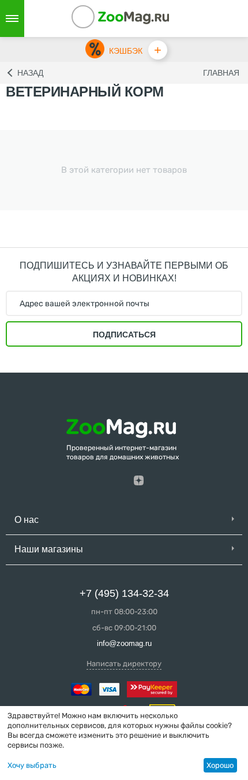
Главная (221, 72)
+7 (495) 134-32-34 (124, 593)
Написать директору (124, 663)
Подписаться (124, 334)
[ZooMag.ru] (134, 17)
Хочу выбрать (32, 765)
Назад (30, 72)
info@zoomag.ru (124, 643)
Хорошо (220, 765)
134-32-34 (98, 18)
